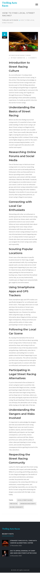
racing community (16, 507)
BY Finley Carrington (18, 58)
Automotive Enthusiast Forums (20, 55)
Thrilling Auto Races (10, 20)
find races (13, 503)
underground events (28, 503)
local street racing (25, 500)
